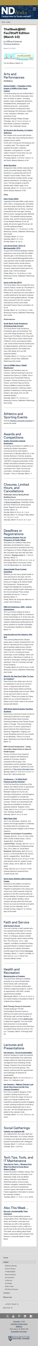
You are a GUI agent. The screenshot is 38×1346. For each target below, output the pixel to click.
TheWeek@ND (10, 1272)
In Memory (8, 1280)
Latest (8, 22)
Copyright (16, 1321)
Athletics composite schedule (21, 420)
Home (3, 22)
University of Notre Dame (19, 1324)
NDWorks (19, 1326)
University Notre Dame (19, 2)
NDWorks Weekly (11, 1266)
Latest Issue (11, 1304)
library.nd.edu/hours (12, 502)
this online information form (24, 769)
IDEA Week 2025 (10, 818)
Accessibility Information (19, 1331)
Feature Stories (10, 1269)
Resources (7, 1297)
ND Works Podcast (11, 1289)
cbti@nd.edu (28, 1019)
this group (29, 951)
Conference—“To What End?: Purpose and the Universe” (15, 780)
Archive (7, 1308)
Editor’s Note (9, 1286)
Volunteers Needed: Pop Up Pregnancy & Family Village (15, 538)
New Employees (10, 1274)
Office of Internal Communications (13, 42)
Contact (6, 1293)
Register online (17, 555)
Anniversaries (9, 1277)
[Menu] (34, 9)
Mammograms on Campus (14, 976)
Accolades (8, 1283)
